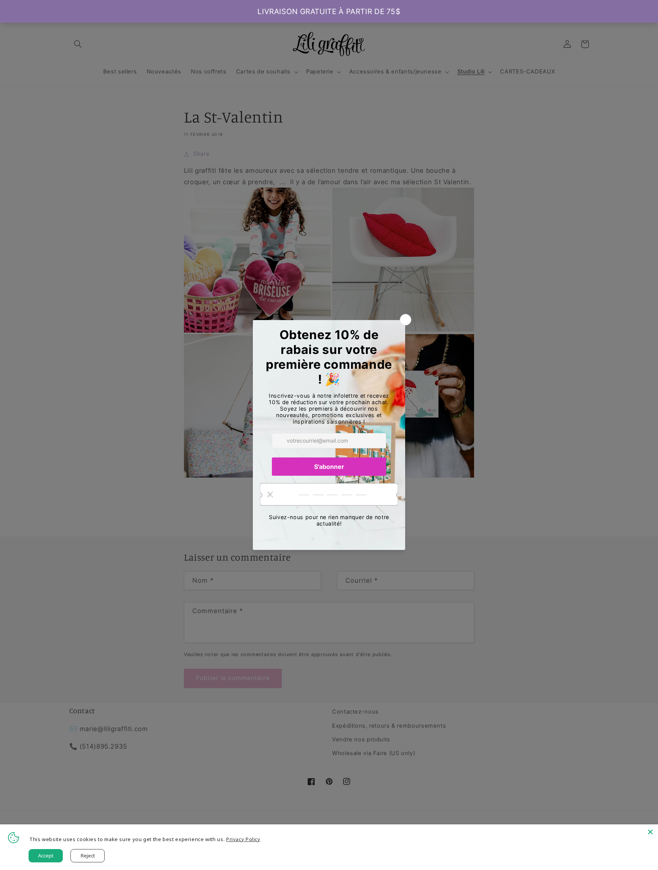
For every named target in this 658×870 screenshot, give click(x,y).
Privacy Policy (243, 839)
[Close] (650, 832)
